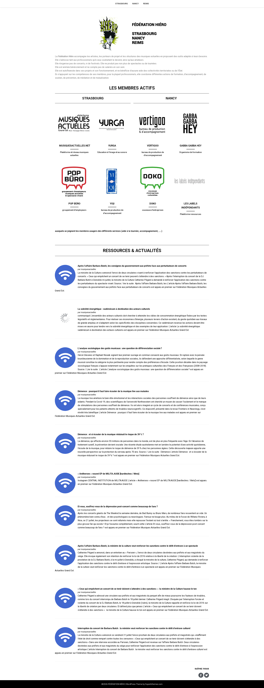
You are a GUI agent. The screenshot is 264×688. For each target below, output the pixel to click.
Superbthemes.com (154, 684)
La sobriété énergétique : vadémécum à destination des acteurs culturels (114, 309)
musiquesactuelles (88, 269)
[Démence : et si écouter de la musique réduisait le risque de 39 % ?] (65, 443)
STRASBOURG (121, 3)
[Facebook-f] (200, 675)
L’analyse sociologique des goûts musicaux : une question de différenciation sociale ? (120, 348)
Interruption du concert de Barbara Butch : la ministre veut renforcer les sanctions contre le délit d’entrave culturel (134, 628)
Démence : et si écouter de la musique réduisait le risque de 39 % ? (111, 434)
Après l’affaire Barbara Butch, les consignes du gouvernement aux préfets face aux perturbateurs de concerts (132, 266)
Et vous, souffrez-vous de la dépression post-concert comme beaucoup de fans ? (118, 506)
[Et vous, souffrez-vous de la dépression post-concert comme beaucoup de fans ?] (65, 515)
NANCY (135, 3)
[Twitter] (206, 675)
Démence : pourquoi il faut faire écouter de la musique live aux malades (113, 391)
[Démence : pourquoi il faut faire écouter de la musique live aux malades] (65, 400)
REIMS (146, 3)
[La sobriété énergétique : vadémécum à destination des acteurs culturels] (65, 318)
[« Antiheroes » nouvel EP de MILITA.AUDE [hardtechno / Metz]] (65, 483)
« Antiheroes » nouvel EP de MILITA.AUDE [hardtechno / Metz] (108, 473)
